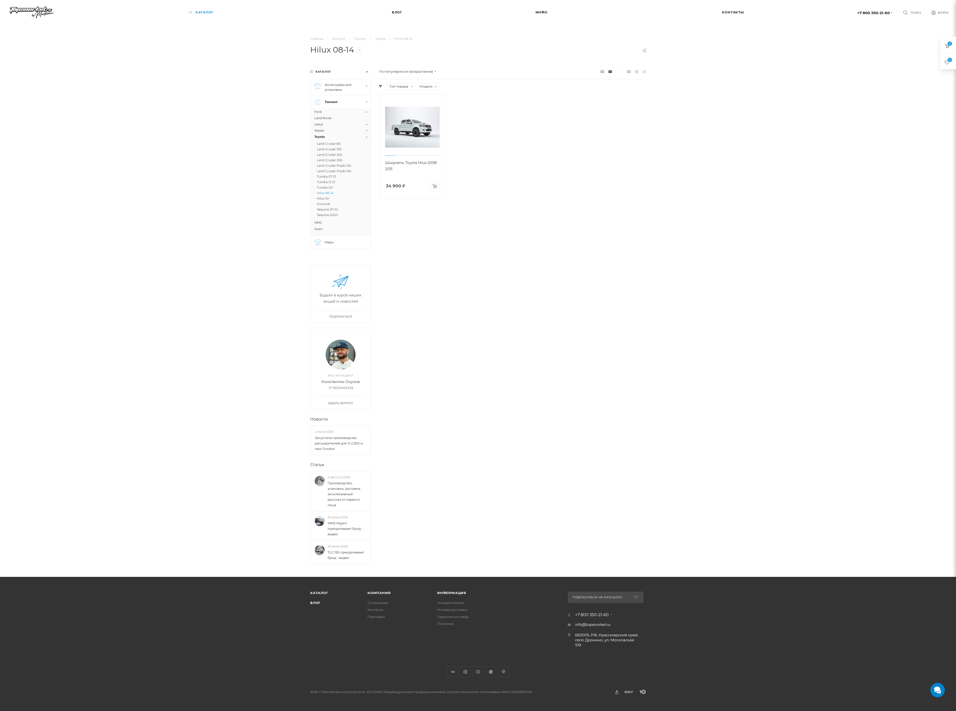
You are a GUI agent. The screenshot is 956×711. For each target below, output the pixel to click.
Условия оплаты (450, 603)
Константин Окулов (340, 381)
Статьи (317, 464)
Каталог (319, 593)
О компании (377, 603)
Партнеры (376, 617)
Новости (319, 419)
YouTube (478, 671)
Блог (315, 603)
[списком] (636, 71)
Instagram (465, 671)
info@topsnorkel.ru (592, 624)
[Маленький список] (602, 71)
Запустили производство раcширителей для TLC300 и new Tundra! (339, 443)
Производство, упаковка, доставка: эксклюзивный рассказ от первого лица (344, 494)
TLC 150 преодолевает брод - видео (346, 555)
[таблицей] (644, 71)
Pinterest (503, 671)
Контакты (375, 610)
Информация (451, 593)
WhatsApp (490, 671)
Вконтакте (452, 671)
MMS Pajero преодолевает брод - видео (345, 528)
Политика (445, 624)
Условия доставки (452, 610)
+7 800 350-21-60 (873, 12)
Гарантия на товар (453, 617)
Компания (379, 593)
